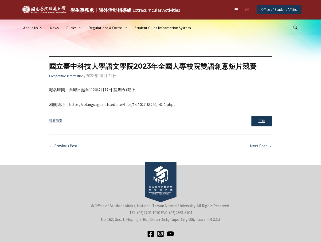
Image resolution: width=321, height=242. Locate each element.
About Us (30, 27)
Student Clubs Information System (163, 27)
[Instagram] (160, 233)
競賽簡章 (55, 121)
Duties (71, 27)
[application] (40, 28)
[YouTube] (170, 233)
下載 (261, 121)
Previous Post (64, 146)
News (54, 27)
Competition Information (66, 76)
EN (246, 9)
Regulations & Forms (105, 27)
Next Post (261, 146)
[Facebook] (150, 233)
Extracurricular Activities (125, 10)
